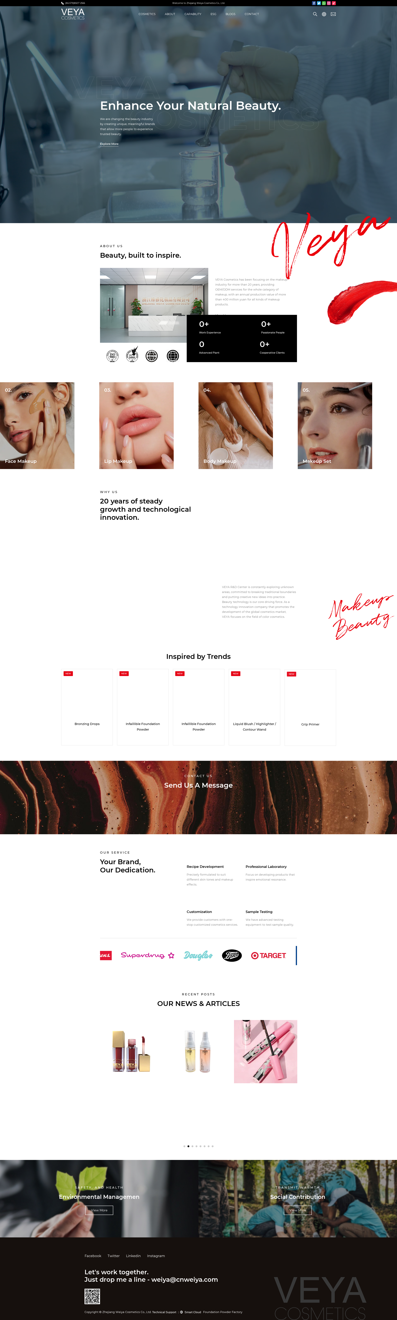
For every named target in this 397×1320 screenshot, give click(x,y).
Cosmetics (147, 14)
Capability (193, 14)
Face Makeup (120, 461)
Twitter (113, 1256)
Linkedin (133, 1256)
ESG (213, 14)
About (170, 14)
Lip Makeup (217, 461)
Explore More (109, 143)
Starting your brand (117, 891)
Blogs (230, 14)
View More (229, 626)
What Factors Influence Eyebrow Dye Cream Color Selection (268, 1089)
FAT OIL (254, 724)
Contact (252, 14)
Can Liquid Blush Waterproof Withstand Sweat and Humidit (197, 1101)
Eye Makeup (19, 461)
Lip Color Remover (310, 724)
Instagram (156, 1256)
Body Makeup (319, 461)
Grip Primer (87, 724)
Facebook (93, 1256)
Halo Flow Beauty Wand (143, 724)
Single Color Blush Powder (199, 724)
